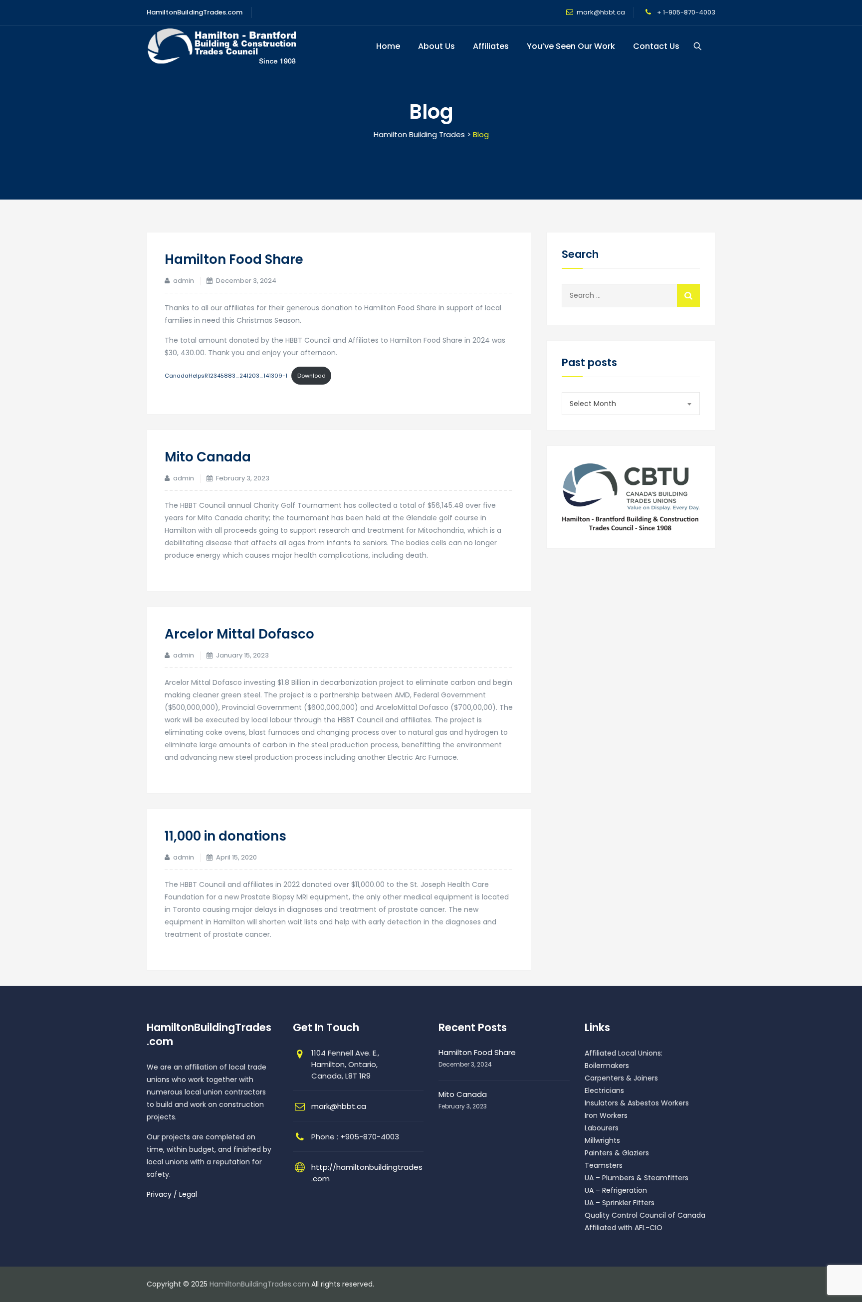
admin (183, 280)
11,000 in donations (225, 836)
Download (311, 376)
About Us (436, 46)
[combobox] (631, 403)
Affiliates (491, 46)
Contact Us (656, 46)
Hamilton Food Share (234, 259)
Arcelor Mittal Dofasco (239, 634)
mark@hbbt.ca (601, 12)
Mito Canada (208, 457)
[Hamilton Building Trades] (222, 46)
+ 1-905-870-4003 (685, 12)
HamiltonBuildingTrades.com (259, 1284)
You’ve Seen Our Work (571, 46)
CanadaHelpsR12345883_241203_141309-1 (226, 376)
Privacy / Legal (172, 1194)
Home (388, 46)
